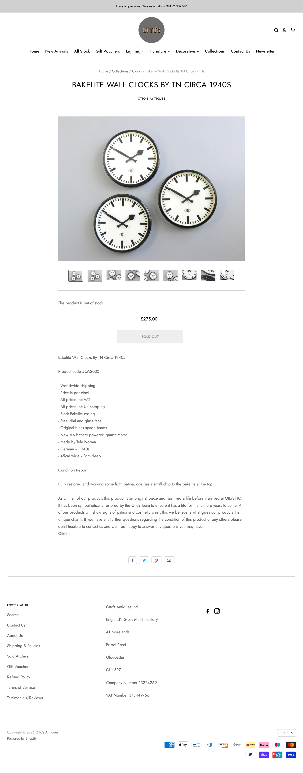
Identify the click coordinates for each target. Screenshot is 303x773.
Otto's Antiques (151, 98)
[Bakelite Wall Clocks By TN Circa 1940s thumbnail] (76, 275)
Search (13, 615)
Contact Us (240, 51)
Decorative (186, 51)
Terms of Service (21, 687)
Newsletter (265, 51)
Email (169, 560)
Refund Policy (18, 677)
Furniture (158, 51)
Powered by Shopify (21, 738)
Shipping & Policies (23, 646)
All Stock (82, 51)
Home (33, 51)
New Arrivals (56, 51)
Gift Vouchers (108, 51)
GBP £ (284, 733)
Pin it (156, 560)
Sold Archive (18, 656)
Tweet (144, 560)
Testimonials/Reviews (25, 698)
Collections (215, 51)
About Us (15, 635)
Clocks (137, 71)
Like (132, 560)
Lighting (134, 51)
